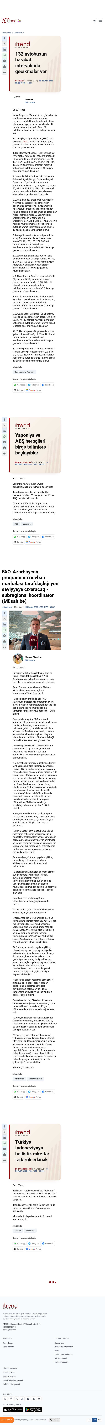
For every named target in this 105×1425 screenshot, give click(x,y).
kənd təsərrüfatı (35, 1079)
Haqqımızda (59, 1343)
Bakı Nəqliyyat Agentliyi (24, 372)
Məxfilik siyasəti (9, 1376)
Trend (24, 141)
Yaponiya (27, 524)
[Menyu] (100, 20)
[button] (4, 38)
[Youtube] (22, 1398)
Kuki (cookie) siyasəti (11, 1384)
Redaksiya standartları (63, 1354)
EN (90, 1420)
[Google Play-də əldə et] (33, 1409)
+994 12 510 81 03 (9, 1327)
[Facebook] (11, 1398)
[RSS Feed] (39, 1398)
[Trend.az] (11, 20)
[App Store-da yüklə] (13, 1409)
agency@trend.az (9, 1330)
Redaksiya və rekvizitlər (64, 1347)
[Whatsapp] (5, 1398)
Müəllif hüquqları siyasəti (13, 1380)
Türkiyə (18, 1231)
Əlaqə (57, 1351)
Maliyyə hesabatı (61, 1362)
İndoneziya (30, 1231)
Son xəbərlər (8, 1343)
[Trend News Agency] (10, 1306)
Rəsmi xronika (8, 1347)
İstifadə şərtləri (9, 1373)
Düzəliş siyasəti (61, 1358)
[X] (16, 1398)
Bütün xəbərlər (30, 102)
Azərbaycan (19, 1079)
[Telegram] (28, 1398)
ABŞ (16, 524)
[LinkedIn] (33, 1398)
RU (99, 1420)
